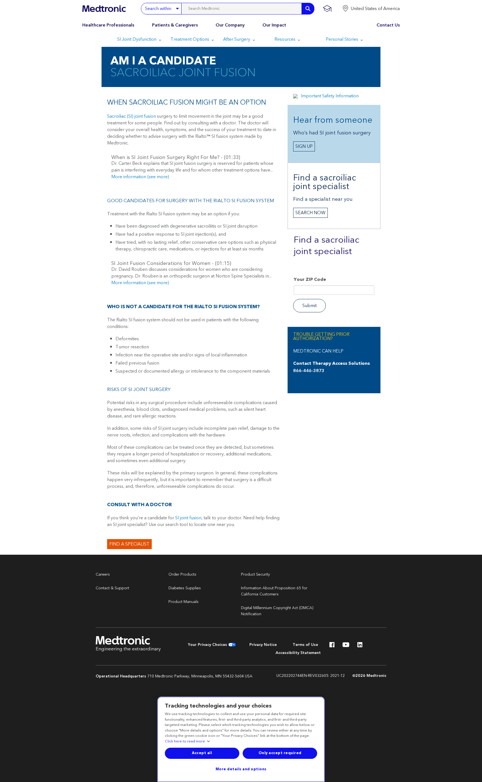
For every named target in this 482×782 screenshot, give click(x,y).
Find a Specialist (129, 544)
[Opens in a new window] (332, 646)
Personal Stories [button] (342, 39)
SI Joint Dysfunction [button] (137, 39)
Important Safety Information (330, 96)
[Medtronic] (104, 8)
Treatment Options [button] (190, 39)
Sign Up (304, 146)
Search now (310, 213)
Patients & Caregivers (175, 25)
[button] (371, 9)
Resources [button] (285, 39)
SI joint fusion (188, 518)
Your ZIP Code (310, 280)
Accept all (202, 753)
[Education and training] (327, 8)
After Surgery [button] (237, 39)
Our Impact (274, 25)
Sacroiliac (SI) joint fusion (131, 116)
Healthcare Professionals (108, 25)
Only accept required (280, 753)
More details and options (241, 769)
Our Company (230, 25)
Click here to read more (185, 741)
